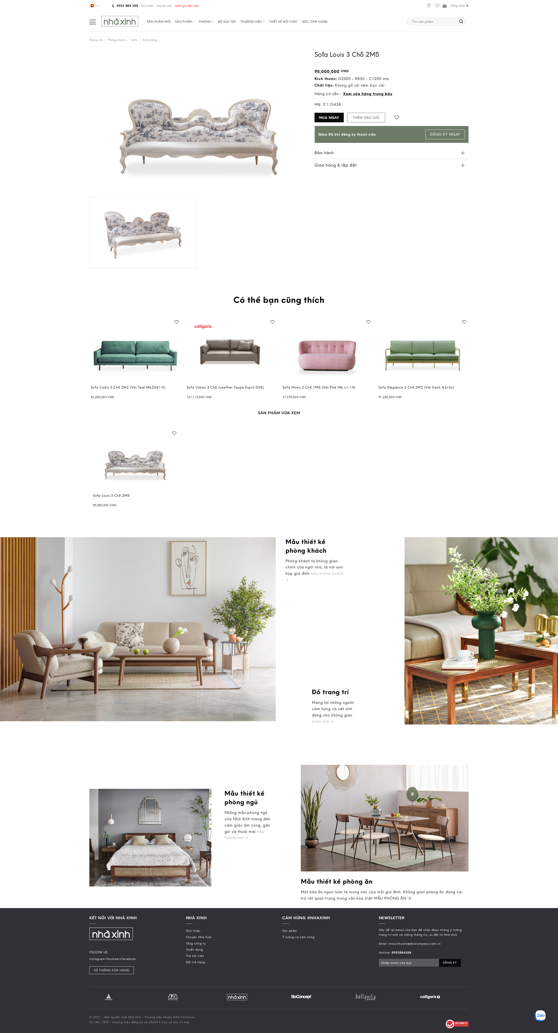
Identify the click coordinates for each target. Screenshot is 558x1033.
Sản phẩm (183, 22)
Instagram (97, 959)
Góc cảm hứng (315, 22)
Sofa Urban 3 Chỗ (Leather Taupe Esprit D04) (225, 387)
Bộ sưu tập (227, 22)
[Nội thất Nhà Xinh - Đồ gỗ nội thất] (119, 21)
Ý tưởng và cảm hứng (298, 937)
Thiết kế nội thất (283, 22)
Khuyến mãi (164, 5)
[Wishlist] (437, 5)
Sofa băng (150, 40)
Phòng (205, 22)
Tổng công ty (196, 943)
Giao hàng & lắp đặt (336, 164)
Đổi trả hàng (195, 962)
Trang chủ (96, 40)
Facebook (128, 959)
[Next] (469, 996)
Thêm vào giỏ (366, 117)
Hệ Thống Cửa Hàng (111, 970)
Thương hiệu (251, 22)
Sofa (134, 40)
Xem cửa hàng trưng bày (368, 93)
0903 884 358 (127, 6)
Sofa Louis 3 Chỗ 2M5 (111, 496)
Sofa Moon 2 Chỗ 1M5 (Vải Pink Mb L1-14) (319, 387)
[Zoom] (95, 262)
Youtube (112, 959)
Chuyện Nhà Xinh (199, 937)
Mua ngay (329, 117)
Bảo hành (324, 152)
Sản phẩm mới (159, 22)
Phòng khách (117, 40)
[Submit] (461, 21)
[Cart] (444, 5)
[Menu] (92, 22)
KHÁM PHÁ (321, 722)
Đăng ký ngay (445, 134)
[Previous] (88, 996)
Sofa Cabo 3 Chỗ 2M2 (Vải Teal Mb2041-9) (128, 387)
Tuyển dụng (194, 949)
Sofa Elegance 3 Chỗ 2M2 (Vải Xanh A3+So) (416, 387)
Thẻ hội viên (195, 956)
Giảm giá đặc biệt (187, 5)
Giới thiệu (147, 5)
